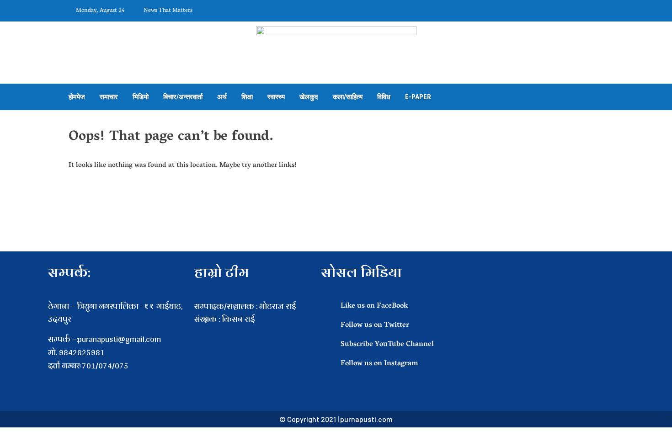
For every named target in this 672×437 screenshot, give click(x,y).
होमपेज (77, 97)
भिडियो (141, 97)
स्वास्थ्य (276, 97)
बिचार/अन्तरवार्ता (183, 97)
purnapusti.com (366, 419)
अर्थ (222, 97)
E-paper (418, 97)
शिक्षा (247, 97)
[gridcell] (253, 332)
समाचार (109, 97)
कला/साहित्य (348, 97)
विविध (383, 97)
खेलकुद (308, 97)
